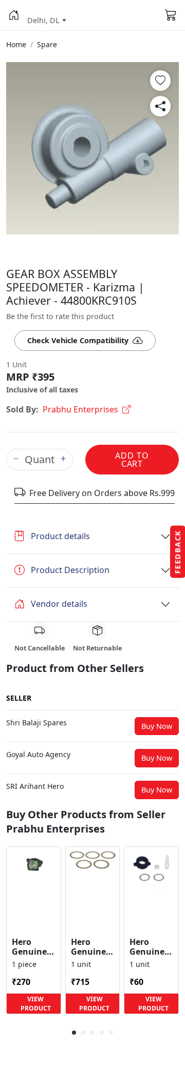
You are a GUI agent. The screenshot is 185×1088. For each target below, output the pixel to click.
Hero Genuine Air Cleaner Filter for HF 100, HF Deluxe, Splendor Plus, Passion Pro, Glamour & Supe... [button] (33, 947)
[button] (13, 15)
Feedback (177, 552)
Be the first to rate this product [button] (60, 316)
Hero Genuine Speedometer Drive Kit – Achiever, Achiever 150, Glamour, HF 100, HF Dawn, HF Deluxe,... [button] (151, 947)
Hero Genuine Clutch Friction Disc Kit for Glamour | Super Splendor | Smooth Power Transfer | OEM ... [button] (92, 947)
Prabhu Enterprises (80, 409)
